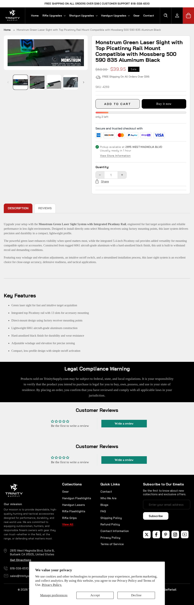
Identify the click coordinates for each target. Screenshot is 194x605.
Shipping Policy (111, 518)
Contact (106, 491)
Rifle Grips (69, 518)
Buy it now (164, 103)
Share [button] (105, 181)
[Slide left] (8, 82)
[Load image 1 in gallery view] (20, 82)
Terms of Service (112, 544)
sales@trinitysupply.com (26, 576)
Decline (136, 595)
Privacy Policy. (52, 585)
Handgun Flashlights (76, 498)
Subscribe (156, 516)
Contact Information (114, 531)
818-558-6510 (19, 568)
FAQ (103, 511)
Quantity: (102, 167)
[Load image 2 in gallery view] (37, 82)
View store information (115, 155)
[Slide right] (83, 82)
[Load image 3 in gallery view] (54, 82)
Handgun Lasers (73, 505)
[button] (54, 15)
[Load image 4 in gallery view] (70, 82)
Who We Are (108, 498)
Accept (95, 595)
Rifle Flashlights (73, 511)
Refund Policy (110, 524)
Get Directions (20, 560)
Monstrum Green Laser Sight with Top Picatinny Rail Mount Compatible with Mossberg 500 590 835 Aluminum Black (89, 29)
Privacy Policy (110, 537)
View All (67, 524)
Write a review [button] (124, 423)
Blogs (104, 505)
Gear (65, 491)
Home (7, 29)
